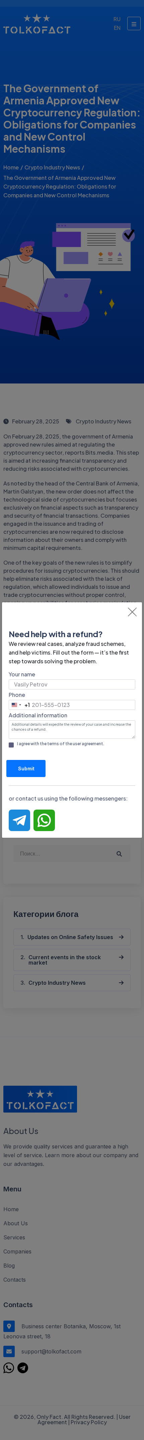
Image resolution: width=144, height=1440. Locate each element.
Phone (17, 694)
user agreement (88, 743)
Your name (22, 674)
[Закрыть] (132, 612)
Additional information (38, 715)
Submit (26, 768)
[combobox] (19, 705)
